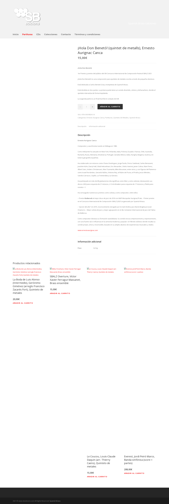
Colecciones (50, 34)
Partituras (27, 34)
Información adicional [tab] (97, 126)
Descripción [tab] (82, 126)
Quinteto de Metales (121, 118)
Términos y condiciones (87, 34)
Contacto (66, 34)
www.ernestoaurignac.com (88, 230)
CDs (38, 34)
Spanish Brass (134, 118)
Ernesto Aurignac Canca (95, 118)
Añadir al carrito (110, 107)
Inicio (16, 34)
